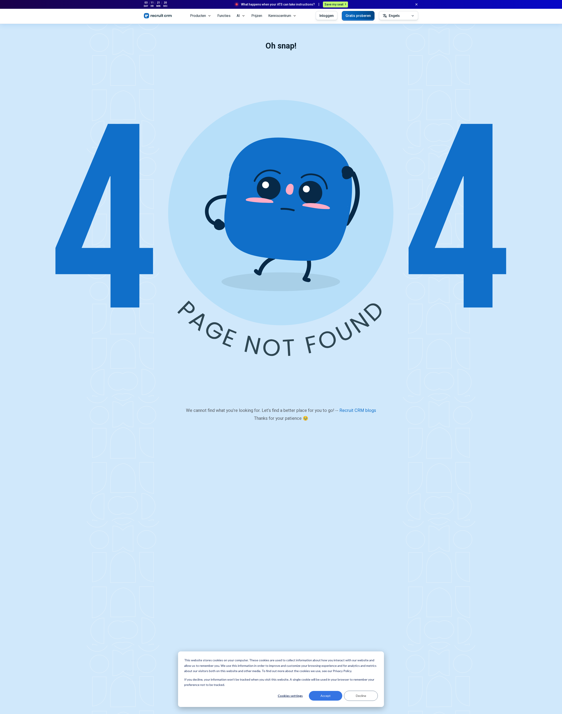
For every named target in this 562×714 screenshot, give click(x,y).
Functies (224, 16)
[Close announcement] (416, 4)
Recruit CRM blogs (357, 410)
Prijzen (256, 16)
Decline (361, 696)
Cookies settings (290, 696)
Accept (326, 696)
